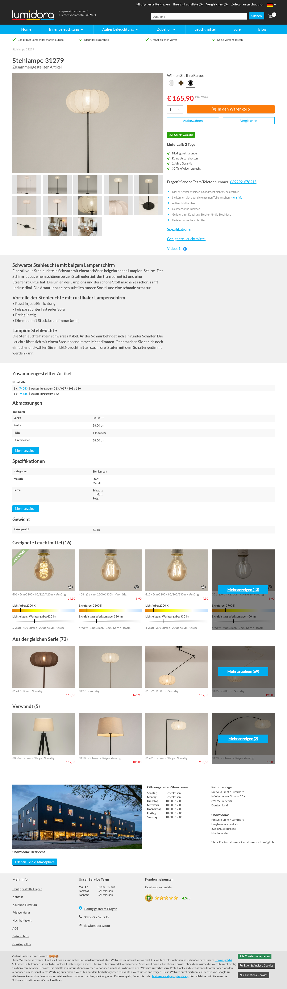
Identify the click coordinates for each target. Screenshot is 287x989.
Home (26, 29)
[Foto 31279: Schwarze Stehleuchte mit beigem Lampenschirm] (87, 123)
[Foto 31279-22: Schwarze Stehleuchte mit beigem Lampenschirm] (118, 205)
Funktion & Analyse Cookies (256, 965)
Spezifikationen (179, 229)
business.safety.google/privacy (170, 976)
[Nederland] (270, 4)
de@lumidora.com (97, 925)
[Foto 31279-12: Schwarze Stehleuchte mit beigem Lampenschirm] (57, 226)
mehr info (236, 197)
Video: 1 (173, 248)
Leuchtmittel (205, 29)
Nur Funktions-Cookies (253, 975)
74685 (23, 393)
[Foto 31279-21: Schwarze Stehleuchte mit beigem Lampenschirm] (87, 205)
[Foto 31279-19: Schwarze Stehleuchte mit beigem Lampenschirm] (26, 205)
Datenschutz (20, 936)
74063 (23, 388)
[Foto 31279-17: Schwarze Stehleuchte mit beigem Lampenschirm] (118, 184)
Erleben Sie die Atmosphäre (35, 862)
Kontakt (17, 896)
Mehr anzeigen (25, 450)
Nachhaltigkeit (22, 920)
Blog (262, 29)
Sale (237, 29)
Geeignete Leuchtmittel (186, 239)
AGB (15, 928)
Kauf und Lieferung (24, 904)
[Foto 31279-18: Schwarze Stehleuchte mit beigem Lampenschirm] (148, 184)
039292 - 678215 (96, 917)
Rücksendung (21, 912)
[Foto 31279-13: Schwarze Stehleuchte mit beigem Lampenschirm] (87, 226)
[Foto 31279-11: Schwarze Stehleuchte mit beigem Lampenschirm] (26, 226)
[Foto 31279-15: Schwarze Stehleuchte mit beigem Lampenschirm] (57, 184)
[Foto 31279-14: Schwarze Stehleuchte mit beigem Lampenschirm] (26, 184)
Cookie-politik (21, 944)
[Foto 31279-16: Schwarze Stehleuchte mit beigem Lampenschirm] (87, 184)
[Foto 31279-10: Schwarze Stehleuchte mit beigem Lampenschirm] (148, 205)
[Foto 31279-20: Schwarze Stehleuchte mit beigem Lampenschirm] (57, 205)
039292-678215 (243, 182)
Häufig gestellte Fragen (27, 889)
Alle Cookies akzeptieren (255, 956)
